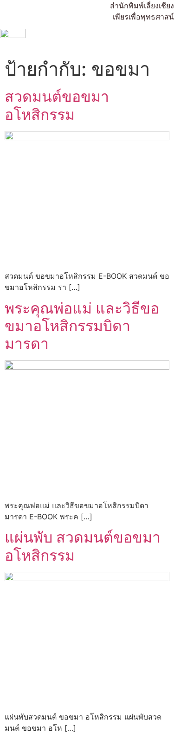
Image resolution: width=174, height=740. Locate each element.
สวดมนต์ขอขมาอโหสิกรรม (57, 105)
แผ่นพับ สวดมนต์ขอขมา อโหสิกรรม (83, 546)
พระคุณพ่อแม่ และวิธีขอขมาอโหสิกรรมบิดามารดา (82, 326)
